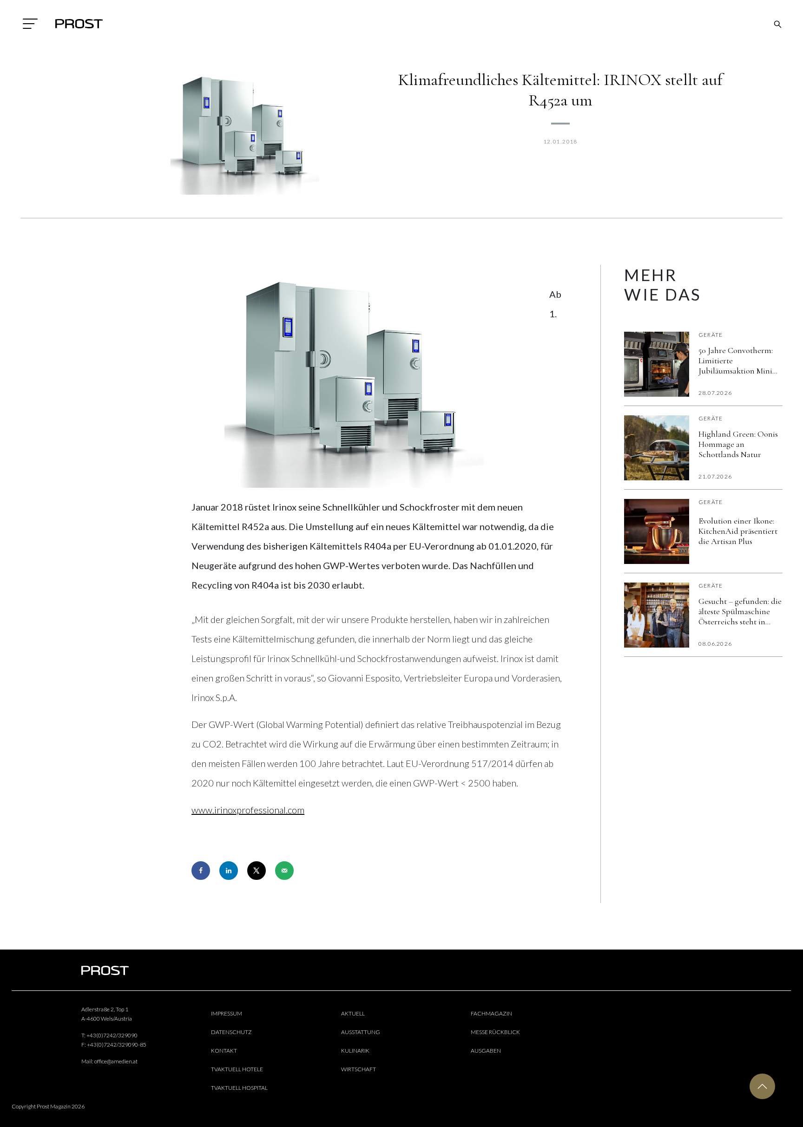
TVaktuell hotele (237, 1069)
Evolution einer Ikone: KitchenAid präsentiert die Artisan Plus (737, 531)
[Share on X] (256, 870)
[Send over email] (284, 870)
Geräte (710, 334)
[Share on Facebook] (200, 870)
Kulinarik (355, 1050)
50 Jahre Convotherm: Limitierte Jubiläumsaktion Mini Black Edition (735, 360)
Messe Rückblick (495, 1032)
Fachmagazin (491, 1013)
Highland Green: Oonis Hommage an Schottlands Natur (738, 444)
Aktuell (353, 1013)
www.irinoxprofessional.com (247, 809)
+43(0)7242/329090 (112, 1035)
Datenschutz (231, 1032)
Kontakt (224, 1050)
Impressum (226, 1013)
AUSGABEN (486, 1050)
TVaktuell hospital (239, 1087)
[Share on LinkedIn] (228, 870)
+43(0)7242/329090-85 (116, 1044)
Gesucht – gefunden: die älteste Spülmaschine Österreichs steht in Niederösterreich (740, 611)
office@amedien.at (116, 1061)
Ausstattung (360, 1032)
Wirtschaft (358, 1069)
